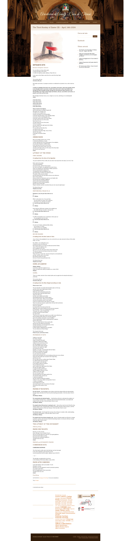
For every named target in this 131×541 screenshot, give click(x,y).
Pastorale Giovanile (61, 517)
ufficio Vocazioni (60, 528)
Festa (57, 499)
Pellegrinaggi (69, 519)
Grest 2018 (58, 501)
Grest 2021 (58, 502)
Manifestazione (59, 508)
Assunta (64, 495)
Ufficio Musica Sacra (62, 526)
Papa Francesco (59, 511)
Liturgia (37, 480)
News (62, 510)
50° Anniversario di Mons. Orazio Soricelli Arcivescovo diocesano (88, 66)
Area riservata (84, 536)
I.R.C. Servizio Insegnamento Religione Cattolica (65, 505)
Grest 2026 (69, 504)
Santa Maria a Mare (60, 520)
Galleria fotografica (84, 22)
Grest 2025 (63, 504)
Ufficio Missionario (61, 525)
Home (35, 22)
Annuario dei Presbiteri (93, 536)
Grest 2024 (58, 504)
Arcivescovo (43, 22)
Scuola (72, 520)
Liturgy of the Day (43, 477)
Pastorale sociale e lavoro (60, 519)
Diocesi (51, 22)
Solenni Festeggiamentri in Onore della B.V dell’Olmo (88, 59)
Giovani (70, 500)
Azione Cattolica (60, 496)
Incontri (57, 507)
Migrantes (72, 508)
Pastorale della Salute (68, 511)
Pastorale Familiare (61, 516)
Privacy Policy (85, 537)
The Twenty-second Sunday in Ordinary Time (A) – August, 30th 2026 (88, 50)
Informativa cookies (93, 537)
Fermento (73, 22)
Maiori (69, 507)
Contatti (95, 22)
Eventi (69, 498)
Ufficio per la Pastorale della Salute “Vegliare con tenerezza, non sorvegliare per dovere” (88, 55)
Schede (68, 520)
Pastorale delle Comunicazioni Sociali (65, 514)
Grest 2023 (69, 502)
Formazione (63, 500)
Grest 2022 (63, 502)
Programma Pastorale (62, 22)
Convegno (57, 498)
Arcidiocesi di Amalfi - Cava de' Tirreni (65, 14)
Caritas (69, 496)
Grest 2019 (64, 501)
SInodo (63, 522)
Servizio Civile (58, 522)
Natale (57, 510)
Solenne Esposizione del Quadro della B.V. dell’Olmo (88, 63)
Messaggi (66, 508)
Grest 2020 (69, 501)
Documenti (63, 498)
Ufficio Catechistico (63, 523)
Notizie (68, 510)
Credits (74, 536)
